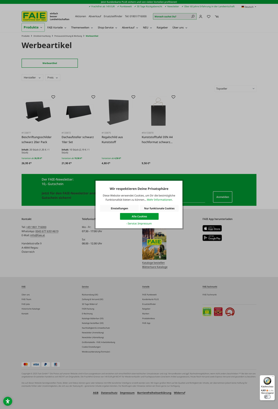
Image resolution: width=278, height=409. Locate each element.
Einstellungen (119, 208)
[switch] (267, 397)
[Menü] (273, 377)
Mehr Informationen (159, 199)
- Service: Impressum (139, 223)
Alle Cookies (139, 216)
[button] (7, 401)
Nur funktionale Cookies (159, 208)
